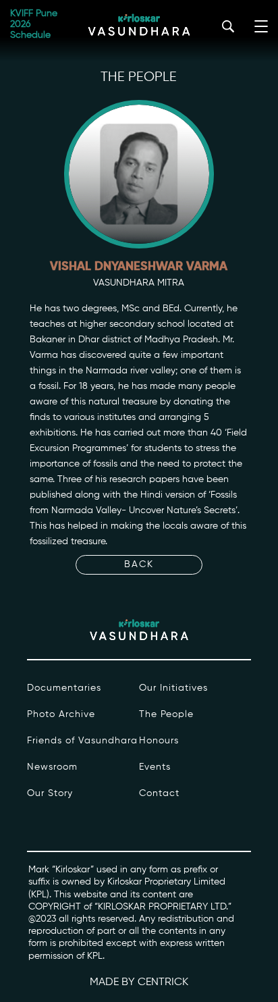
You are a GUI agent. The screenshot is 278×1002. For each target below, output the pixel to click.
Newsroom (52, 767)
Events (155, 767)
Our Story (50, 793)
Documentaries (64, 688)
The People (166, 714)
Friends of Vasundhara (82, 740)
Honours (159, 740)
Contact (159, 793)
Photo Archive (61, 714)
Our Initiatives (173, 688)
